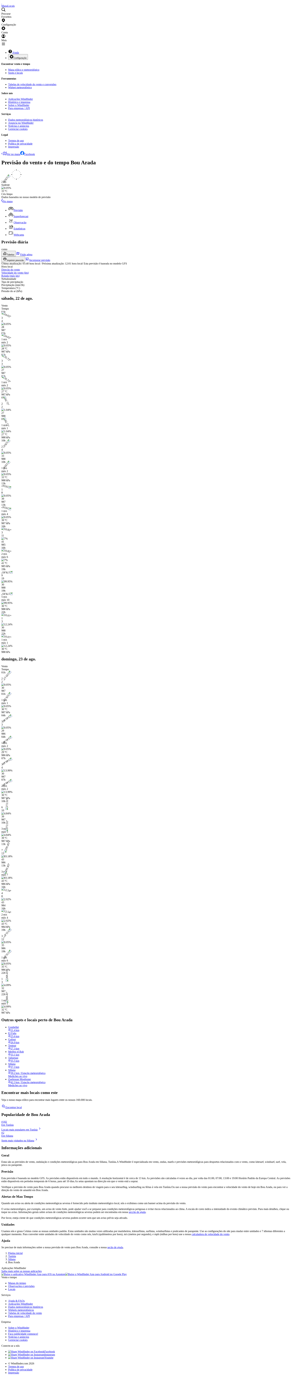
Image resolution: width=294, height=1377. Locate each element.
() (15, 272)
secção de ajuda (137, 1212)
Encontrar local (13, 1107)
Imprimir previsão (15, 260)
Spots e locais (15, 72)
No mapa (8, 201)
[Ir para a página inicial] (1, 2)
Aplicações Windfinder (20, 99)
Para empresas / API (19, 108)
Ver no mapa (13, 154)
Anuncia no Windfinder (21, 122)
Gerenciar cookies (18, 129)
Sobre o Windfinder (18, 105)
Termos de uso (16, 140)
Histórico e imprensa (19, 102)
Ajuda (15, 52)
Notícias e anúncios (18, 125)
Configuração (20, 58)
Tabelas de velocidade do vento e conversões (32, 84)
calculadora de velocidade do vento (210, 1234)
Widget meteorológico (20, 87)
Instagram (49, 1354)
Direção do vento (10, 269)
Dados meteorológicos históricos (25, 119)
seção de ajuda (115, 1247)
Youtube (48, 1357)
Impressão (13, 146)
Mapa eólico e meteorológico (23, 69)
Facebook (29, 154)
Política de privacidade (20, 143)
